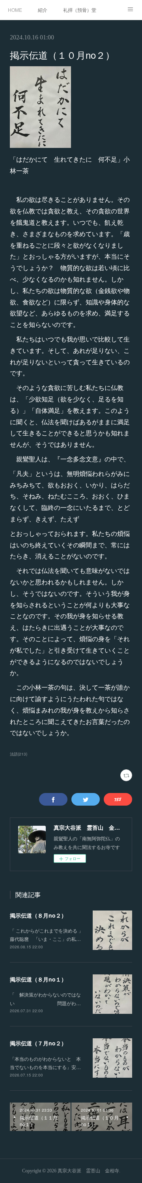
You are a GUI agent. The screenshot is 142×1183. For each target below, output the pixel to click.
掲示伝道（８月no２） (38, 915)
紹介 (42, 9)
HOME (15, 9)
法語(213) (18, 754)
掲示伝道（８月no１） (38, 979)
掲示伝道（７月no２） (38, 1043)
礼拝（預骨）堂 (79, 9)
